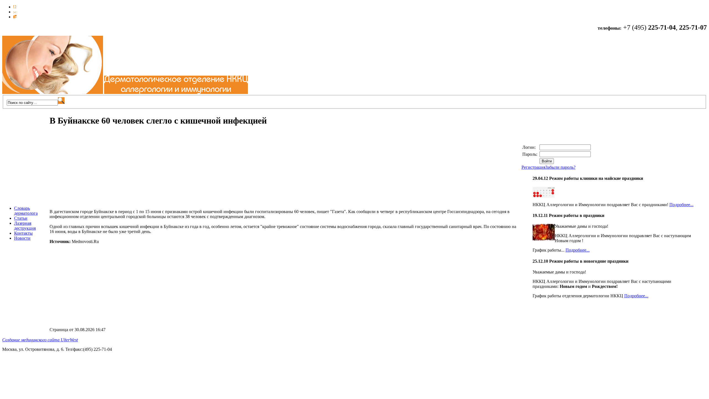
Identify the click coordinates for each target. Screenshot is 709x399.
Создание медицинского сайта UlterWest (40, 339)
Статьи (20, 218)
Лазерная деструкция (25, 226)
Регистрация (533, 167)
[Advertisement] (96, 170)
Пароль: (530, 154)
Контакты (23, 233)
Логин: (529, 147)
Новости (22, 238)
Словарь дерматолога (26, 211)
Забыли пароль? (560, 167)
